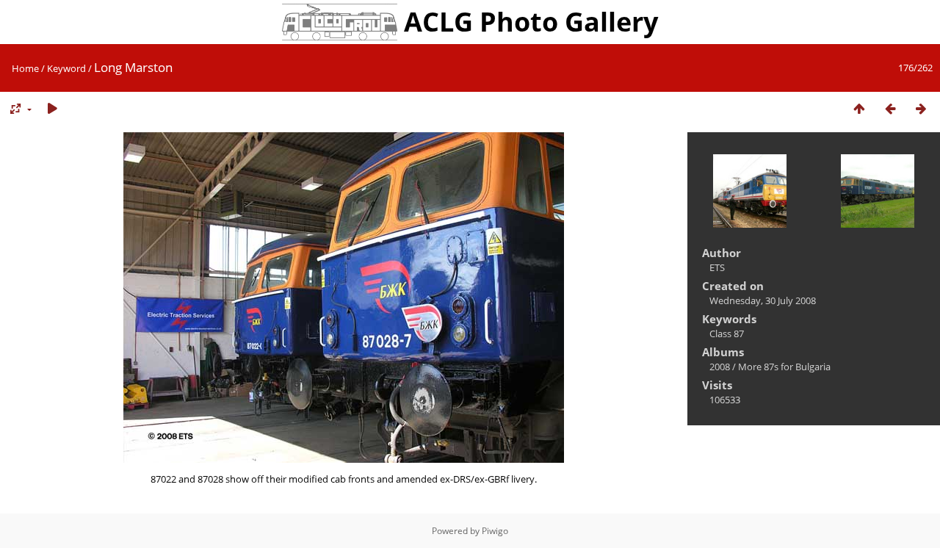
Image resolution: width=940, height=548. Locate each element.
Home (25, 68)
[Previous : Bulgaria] (890, 109)
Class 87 (726, 333)
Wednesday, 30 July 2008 (762, 300)
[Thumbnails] (859, 109)
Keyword (66, 68)
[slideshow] (52, 109)
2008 (719, 366)
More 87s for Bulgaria (784, 366)
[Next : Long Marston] (920, 109)
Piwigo (495, 530)
